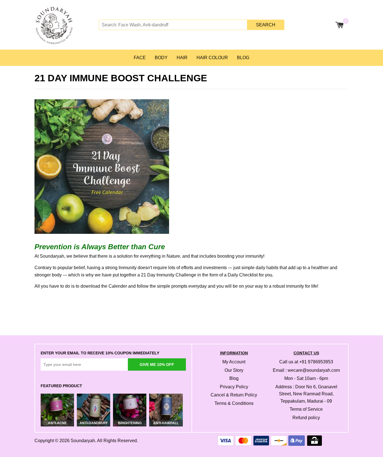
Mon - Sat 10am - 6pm (306, 378)
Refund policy (306, 417)
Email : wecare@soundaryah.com (306, 370)
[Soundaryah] (65, 24)
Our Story (234, 370)
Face (140, 57)
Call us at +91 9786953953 (306, 361)
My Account (233, 361)
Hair (182, 57)
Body (161, 57)
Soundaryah (83, 440)
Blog (243, 57)
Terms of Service (306, 409)
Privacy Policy (234, 386)
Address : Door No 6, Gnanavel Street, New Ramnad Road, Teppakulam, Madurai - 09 (306, 393)
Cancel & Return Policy (234, 395)
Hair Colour (212, 57)
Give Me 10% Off (157, 364)
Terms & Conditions (233, 403)
